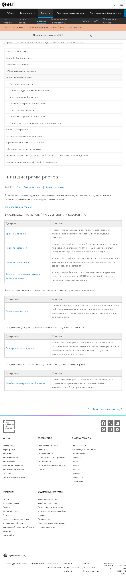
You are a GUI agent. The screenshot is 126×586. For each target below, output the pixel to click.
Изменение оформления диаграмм (24, 136)
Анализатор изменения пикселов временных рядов (36, 123)
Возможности (27, 13)
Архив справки (54, 187)
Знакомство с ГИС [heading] (81, 438)
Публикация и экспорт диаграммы (23, 149)
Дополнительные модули (70, 13)
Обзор (10, 13)
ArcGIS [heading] (6, 438)
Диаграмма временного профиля (27, 116)
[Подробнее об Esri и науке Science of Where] (9, 427)
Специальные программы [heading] (50, 492)
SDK (96, 20)
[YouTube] (117, 429)
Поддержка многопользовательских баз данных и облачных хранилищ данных (47, 155)
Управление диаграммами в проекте (25, 142)
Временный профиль (17, 233)
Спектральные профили (22, 110)
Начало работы (23, 21)
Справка (41, 20)
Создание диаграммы (17, 64)
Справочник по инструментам (59, 21)
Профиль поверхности (18, 262)
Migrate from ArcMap (109, 21)
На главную (8, 21)
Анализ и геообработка (29, 42)
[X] (110, 423)
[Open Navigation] (122, 4)
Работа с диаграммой (17, 129)
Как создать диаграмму (18, 206)
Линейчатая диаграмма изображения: (29, 90)
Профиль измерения (16, 248)
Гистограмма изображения (24, 97)
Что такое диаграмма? (18, 51)
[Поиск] (113, 4)
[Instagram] (110, 429)
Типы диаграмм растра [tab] (20, 77)
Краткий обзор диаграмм (19, 58)
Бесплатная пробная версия (105, 13)
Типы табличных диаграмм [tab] (22, 71)
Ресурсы (45, 13)
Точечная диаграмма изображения (28, 103)
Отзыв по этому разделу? (107, 409)
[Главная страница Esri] (8, 4)
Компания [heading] (8, 492)
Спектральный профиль (18, 311)
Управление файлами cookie (108, 566)
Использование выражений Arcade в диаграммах (31, 162)
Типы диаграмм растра (72, 42)
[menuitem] (19, 446)
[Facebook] (103, 423)
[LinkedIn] (117, 423)
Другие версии (32, 187)
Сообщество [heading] (44, 438)
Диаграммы (51, 42)
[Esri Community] (103, 429)
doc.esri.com (75, 27)
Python (85, 20)
